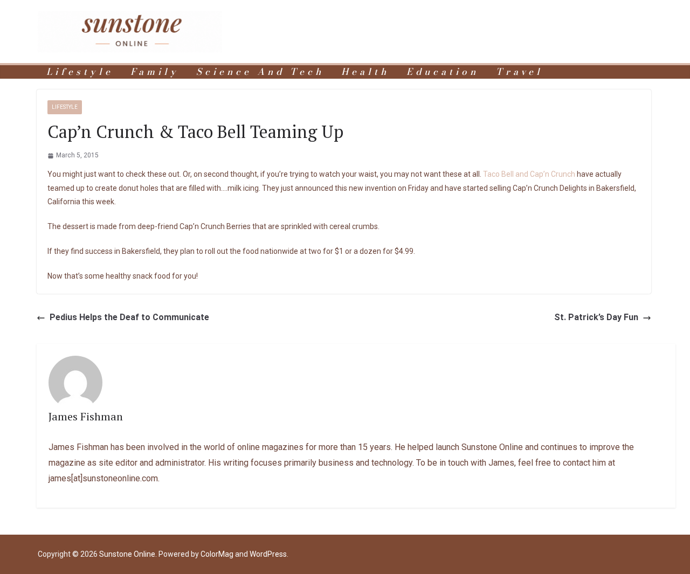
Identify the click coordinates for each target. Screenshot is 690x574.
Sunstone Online (127, 554)
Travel (519, 72)
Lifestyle (79, 72)
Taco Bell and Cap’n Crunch (529, 174)
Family (154, 72)
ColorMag (217, 554)
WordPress (268, 554)
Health (365, 72)
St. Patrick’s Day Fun (596, 317)
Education (442, 72)
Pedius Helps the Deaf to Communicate (129, 317)
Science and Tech (260, 72)
